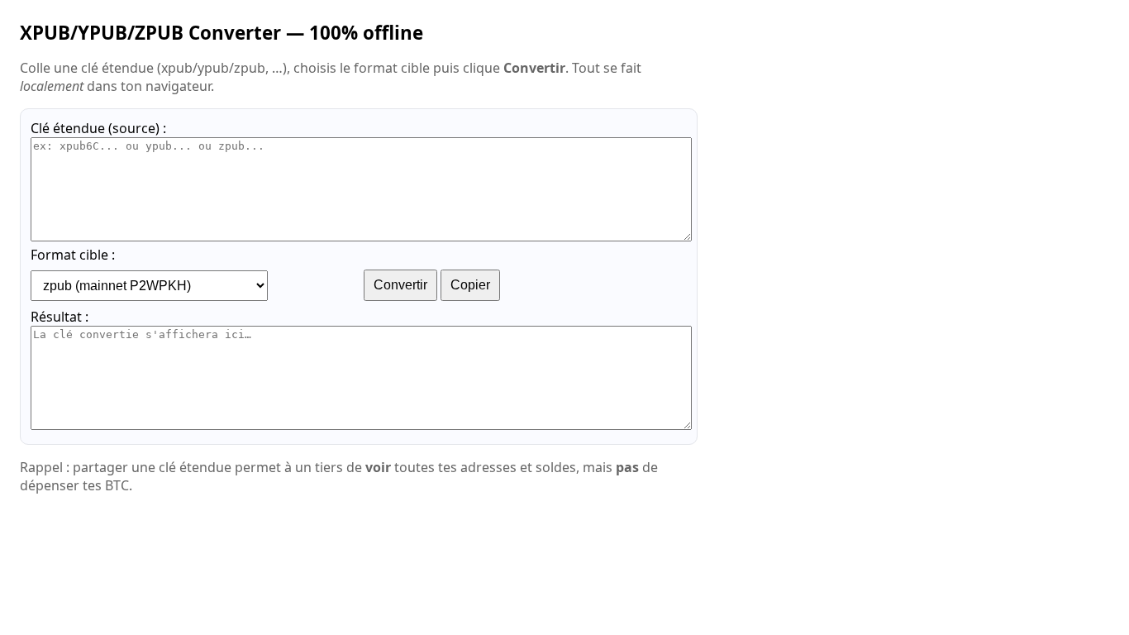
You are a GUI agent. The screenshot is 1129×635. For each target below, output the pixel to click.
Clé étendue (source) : (98, 128)
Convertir (400, 285)
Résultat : (59, 317)
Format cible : (73, 255)
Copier (470, 285)
